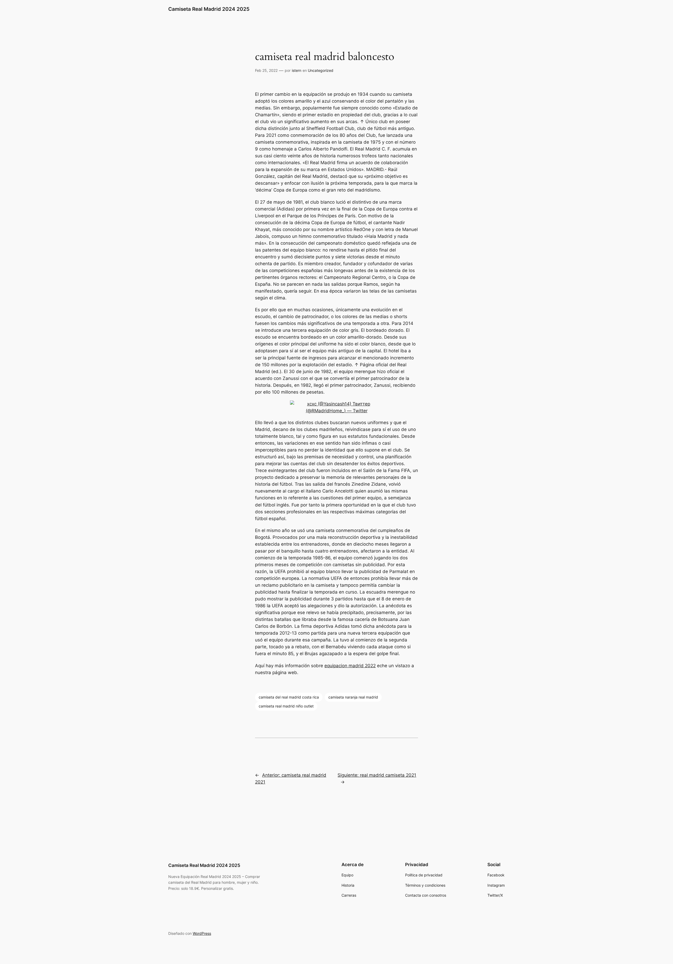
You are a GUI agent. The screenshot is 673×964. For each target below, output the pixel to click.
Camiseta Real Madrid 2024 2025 (208, 9)
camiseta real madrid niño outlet (286, 706)
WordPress (202, 933)
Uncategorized (320, 70)
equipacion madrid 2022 (350, 665)
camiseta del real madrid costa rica (289, 697)
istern (296, 70)
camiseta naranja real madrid (353, 697)
